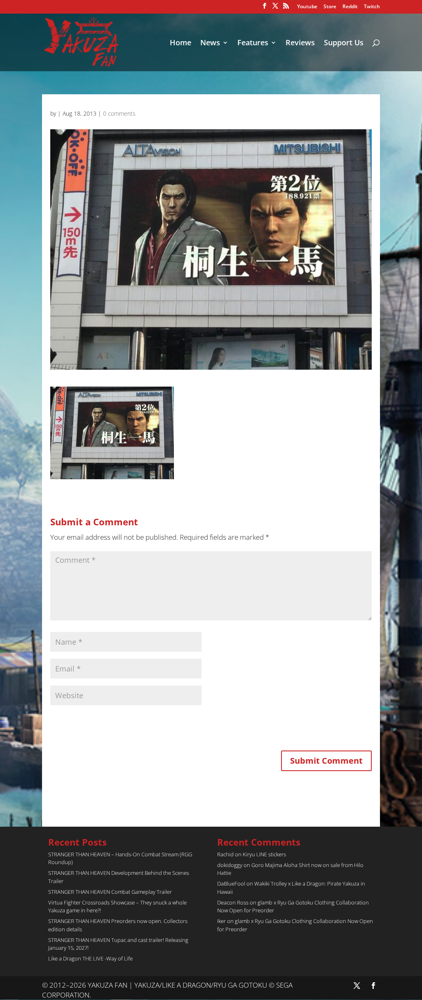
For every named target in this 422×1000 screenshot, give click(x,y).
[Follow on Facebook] (373, 985)
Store (330, 7)
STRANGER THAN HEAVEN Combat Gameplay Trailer (110, 891)
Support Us (343, 43)
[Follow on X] (356, 985)
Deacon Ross (233, 902)
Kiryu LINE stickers (264, 854)
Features (252, 43)
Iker (221, 921)
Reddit (350, 7)
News (210, 43)
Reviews (300, 43)
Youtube (307, 7)
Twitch (372, 7)
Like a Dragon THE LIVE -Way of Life (90, 958)
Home (180, 43)
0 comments (119, 113)
